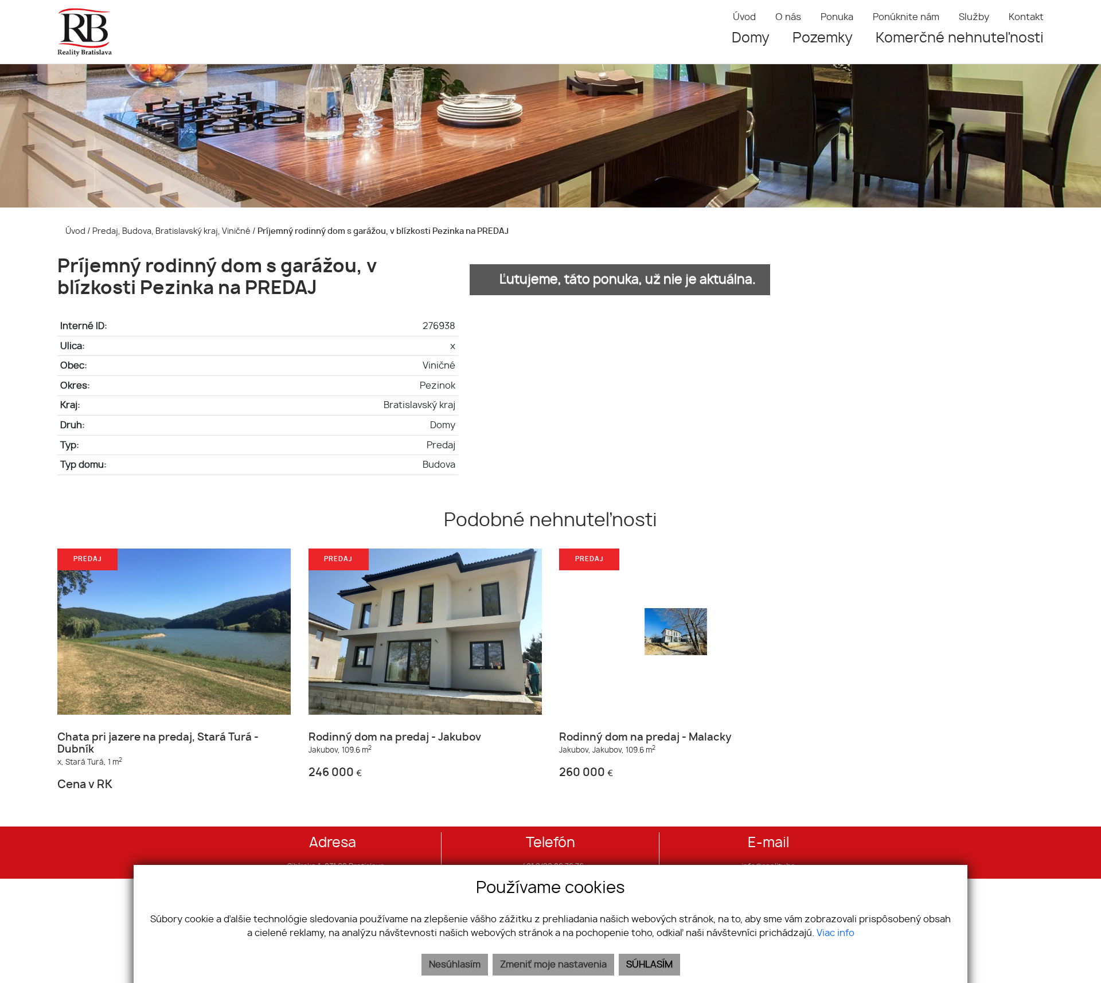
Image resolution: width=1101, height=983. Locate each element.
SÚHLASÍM (649, 964)
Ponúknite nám (906, 17)
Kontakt (1026, 17)
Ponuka (837, 17)
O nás (788, 17)
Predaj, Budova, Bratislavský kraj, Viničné (172, 231)
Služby (974, 17)
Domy (751, 38)
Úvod (744, 17)
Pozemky (822, 38)
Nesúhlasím (455, 964)
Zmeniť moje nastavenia (553, 964)
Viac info (835, 933)
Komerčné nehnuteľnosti (960, 38)
